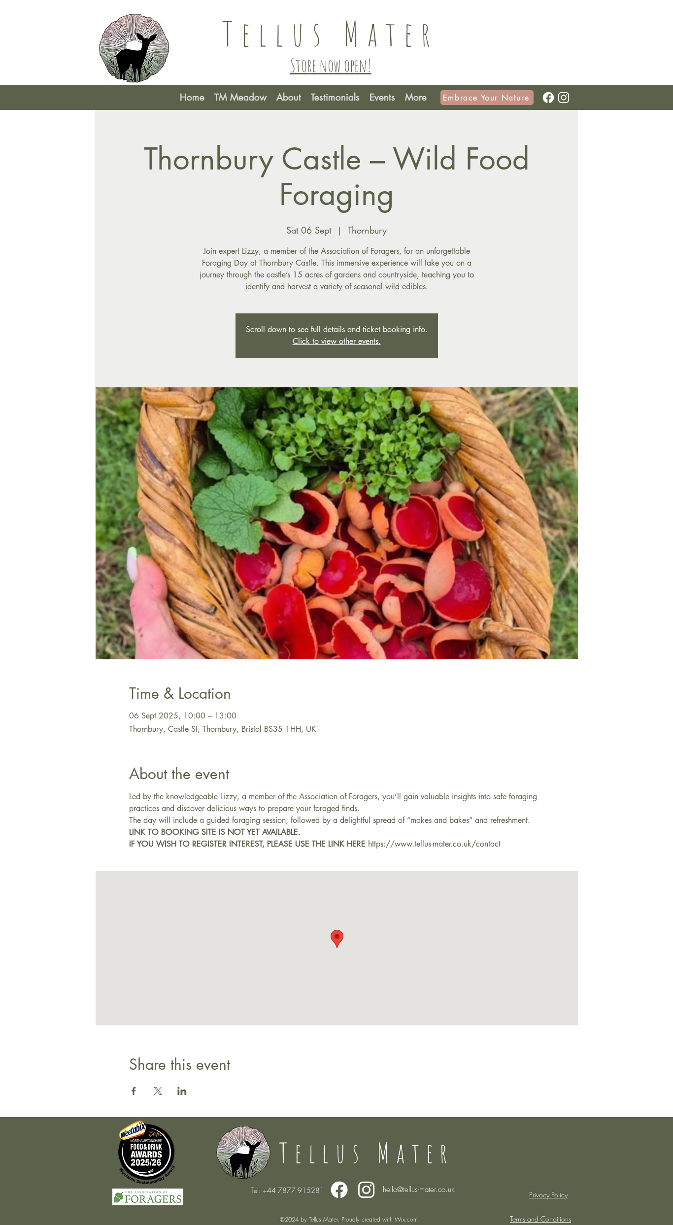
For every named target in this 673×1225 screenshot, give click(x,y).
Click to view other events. (337, 341)
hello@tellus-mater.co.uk (418, 1189)
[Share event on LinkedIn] (182, 1091)
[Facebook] (548, 97)
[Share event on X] (158, 1091)
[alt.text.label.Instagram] (563, 97)
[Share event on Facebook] (133, 1091)
